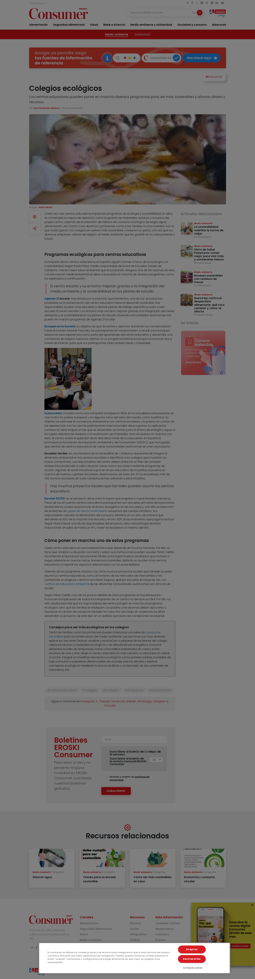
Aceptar (192, 949)
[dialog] (134, 958)
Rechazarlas (192, 959)
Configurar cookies (192, 968)
